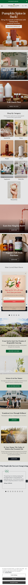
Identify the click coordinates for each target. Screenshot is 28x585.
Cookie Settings (14, 575)
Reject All (14, 578)
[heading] (14, 291)
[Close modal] (24, 276)
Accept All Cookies (14, 582)
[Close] (25, 568)
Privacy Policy (8, 572)
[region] (14, 576)
